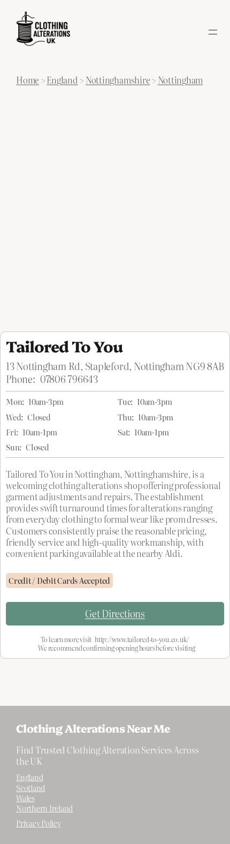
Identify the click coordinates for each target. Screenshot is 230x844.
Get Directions (115, 613)
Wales (25, 798)
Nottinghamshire (118, 79)
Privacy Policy (38, 823)
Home (27, 79)
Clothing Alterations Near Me (93, 727)
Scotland (30, 787)
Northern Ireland (44, 808)
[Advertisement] (115, 211)
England (62, 79)
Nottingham (180, 79)
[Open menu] (212, 32)
